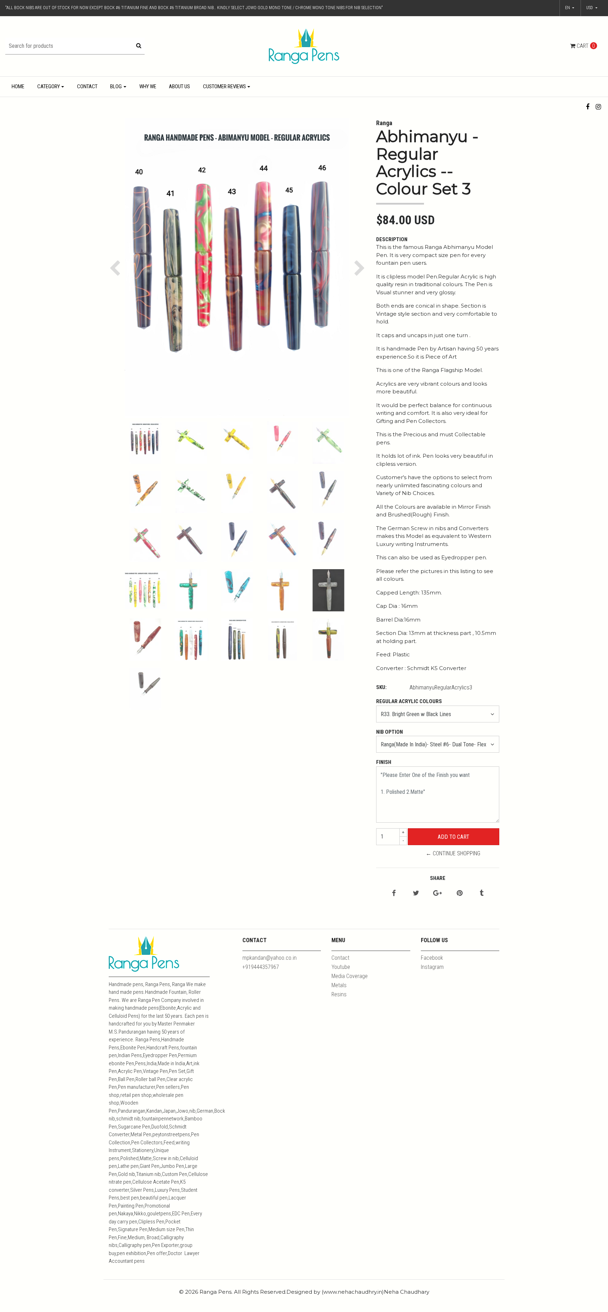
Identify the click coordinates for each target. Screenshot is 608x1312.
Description (391, 239)
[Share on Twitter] (416, 893)
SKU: (381, 687)
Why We (147, 86)
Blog (116, 86)
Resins (339, 994)
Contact (87, 86)
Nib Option (389, 732)
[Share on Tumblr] (481, 893)
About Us (179, 86)
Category (48, 86)
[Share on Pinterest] (459, 893)
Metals (339, 985)
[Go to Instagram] (598, 106)
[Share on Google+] (437, 893)
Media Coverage (349, 976)
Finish (383, 762)
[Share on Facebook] (394, 893)
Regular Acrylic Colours (409, 701)
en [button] (568, 7)
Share (437, 878)
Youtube (340, 967)
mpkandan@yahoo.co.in (269, 957)
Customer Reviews (224, 86)
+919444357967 (260, 967)
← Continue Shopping (453, 853)
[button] (592, 8)
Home (18, 86)
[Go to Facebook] (588, 106)
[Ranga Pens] (304, 46)
